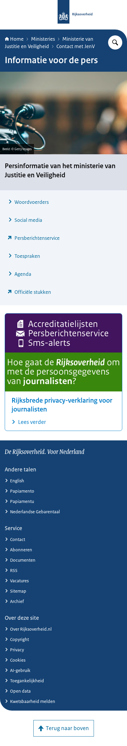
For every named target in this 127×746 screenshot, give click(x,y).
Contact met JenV (75, 46)
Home (17, 39)
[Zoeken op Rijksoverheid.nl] (115, 42)
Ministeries (43, 39)
